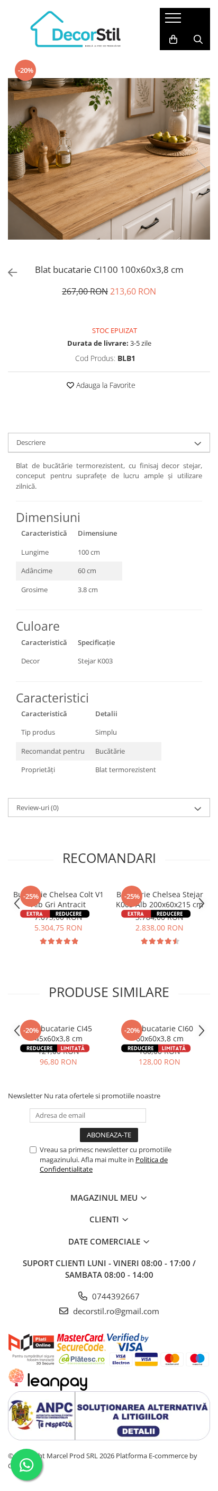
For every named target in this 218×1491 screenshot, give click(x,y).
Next (201, 170)
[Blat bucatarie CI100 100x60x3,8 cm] (109, 159)
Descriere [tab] (31, 442)
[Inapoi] (8, 272)
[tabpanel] (109, 159)
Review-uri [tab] (37, 807)
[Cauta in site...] (198, 39)
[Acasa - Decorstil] (76, 29)
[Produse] (174, 21)
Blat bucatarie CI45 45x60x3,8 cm (58, 1033)
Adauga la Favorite (104, 385)
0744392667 (115, 1296)
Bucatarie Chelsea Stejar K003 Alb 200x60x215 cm (159, 899)
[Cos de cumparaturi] (173, 39)
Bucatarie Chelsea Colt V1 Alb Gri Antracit (58, 899)
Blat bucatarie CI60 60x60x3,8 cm (159, 1033)
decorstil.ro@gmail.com (115, 1311)
